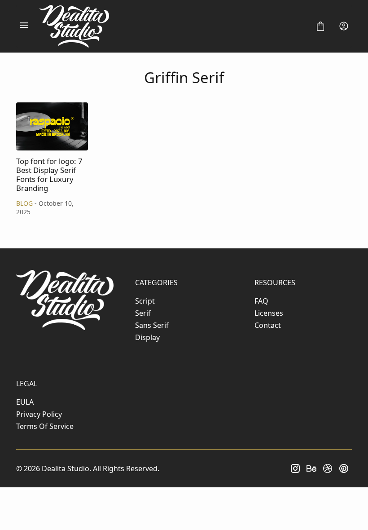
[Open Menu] (24, 26)
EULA (25, 402)
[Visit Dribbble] (328, 468)
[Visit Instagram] (295, 468)
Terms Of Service (45, 426)
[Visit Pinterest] (344, 468)
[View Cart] (320, 26)
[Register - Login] (344, 26)
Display (147, 337)
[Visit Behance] (311, 468)
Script (145, 301)
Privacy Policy (39, 414)
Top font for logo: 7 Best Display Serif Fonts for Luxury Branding (52, 126)
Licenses (268, 313)
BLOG (24, 203)
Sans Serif (152, 325)
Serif (143, 313)
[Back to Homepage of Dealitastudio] (172, 26)
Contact (267, 325)
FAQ (261, 301)
